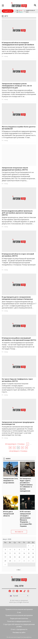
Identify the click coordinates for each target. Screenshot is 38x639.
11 (14, 447)
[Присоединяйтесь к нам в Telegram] (17, 591)
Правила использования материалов (19, 609)
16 (33, 553)
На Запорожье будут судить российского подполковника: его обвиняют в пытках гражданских (26, 484)
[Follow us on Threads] (28, 591)
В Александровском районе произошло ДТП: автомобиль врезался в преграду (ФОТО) (17, 213)
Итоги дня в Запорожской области (8, 514)
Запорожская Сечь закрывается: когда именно (10, 480)
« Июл (18, 570)
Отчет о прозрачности (19, 629)
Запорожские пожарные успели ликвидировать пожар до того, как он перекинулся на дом (17, 86)
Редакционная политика (19, 618)
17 (5, 557)
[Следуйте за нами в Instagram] (13, 591)
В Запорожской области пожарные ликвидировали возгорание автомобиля (18, 44)
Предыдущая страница (15, 444)
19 (14, 557)
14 (26, 447)
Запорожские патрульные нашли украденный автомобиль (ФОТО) (15, 169)
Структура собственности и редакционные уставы (19, 625)
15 (28, 553)
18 (10, 557)
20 (19, 557)
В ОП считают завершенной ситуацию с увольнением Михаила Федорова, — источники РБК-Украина (26, 519)
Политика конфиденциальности (19, 621)
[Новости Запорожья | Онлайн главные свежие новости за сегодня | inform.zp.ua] (19, 5)
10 (10, 447)
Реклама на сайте (19, 632)
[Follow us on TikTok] (24, 591)
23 (33, 557)
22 (28, 557)
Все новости (19, 532)
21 (24, 557)
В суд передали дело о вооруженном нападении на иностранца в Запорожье (17, 298)
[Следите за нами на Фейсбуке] (10, 591)
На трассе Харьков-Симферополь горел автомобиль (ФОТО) (17, 380)
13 (22, 447)
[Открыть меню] (3, 5)
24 (5, 561)
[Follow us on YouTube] (21, 591)
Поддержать (7, 11)
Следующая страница (18, 451)
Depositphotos (27, 637)
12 (14, 553)
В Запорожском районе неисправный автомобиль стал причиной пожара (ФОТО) (19, 339)
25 (10, 561)
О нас (19, 612)
